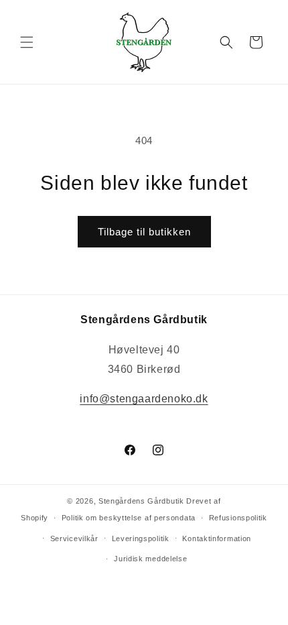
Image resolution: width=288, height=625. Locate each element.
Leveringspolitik (140, 538)
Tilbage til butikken (144, 231)
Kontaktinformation (216, 538)
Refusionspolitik (238, 518)
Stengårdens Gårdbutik (141, 501)
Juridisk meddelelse (150, 559)
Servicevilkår (74, 538)
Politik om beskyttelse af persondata (129, 518)
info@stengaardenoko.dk (144, 398)
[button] (27, 42)
